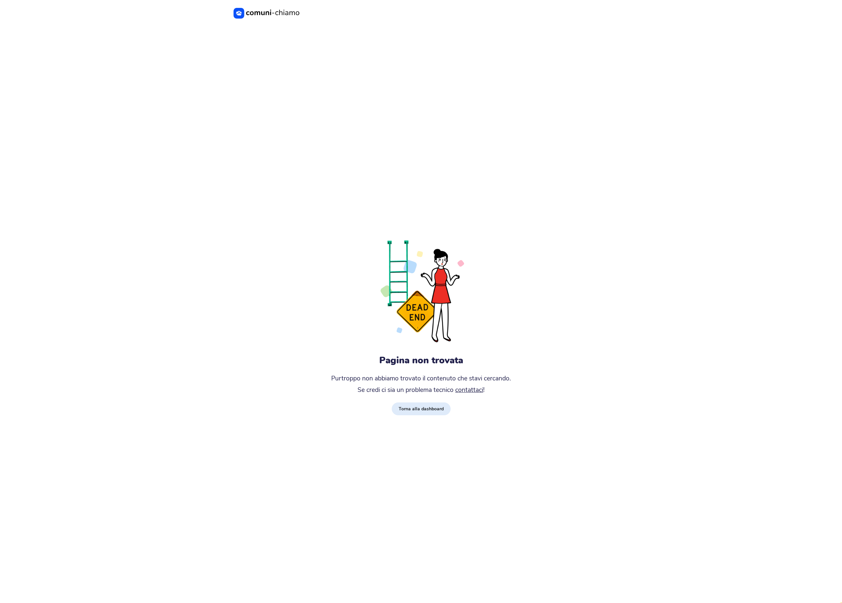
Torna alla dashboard (421, 409)
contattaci (469, 390)
